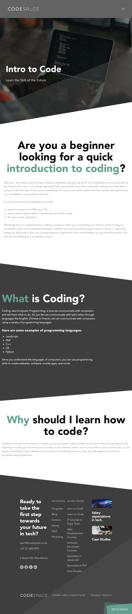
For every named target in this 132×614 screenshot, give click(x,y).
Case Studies (74, 571)
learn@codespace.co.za (33, 543)
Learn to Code (75, 514)
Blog (54, 514)
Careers (56, 520)
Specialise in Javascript (74, 558)
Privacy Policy (101, 595)
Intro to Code (75, 509)
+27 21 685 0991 (30, 549)
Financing (57, 537)
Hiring (55, 526)
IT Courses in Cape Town (74, 522)
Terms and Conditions (68, 595)
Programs (57, 509)
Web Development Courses (75, 533)
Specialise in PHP (77, 566)
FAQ (54, 531)
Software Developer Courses (73, 546)
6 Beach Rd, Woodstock (34, 558)
